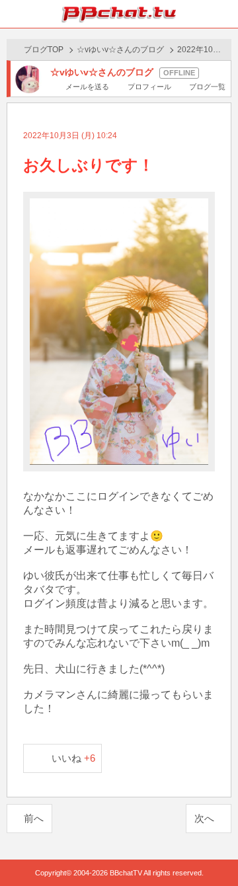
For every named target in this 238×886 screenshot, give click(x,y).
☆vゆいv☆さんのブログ (120, 49)
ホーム (14, 14)
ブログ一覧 (207, 87)
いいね (74, 758)
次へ (204, 818)
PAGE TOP (214, 850)
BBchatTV (119, 14)
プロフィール (149, 87)
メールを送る (87, 87)
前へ (34, 818)
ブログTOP (43, 49)
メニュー (224, 14)
